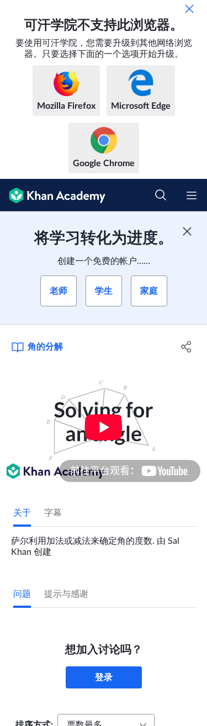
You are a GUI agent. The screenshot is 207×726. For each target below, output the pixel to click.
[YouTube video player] (103, 427)
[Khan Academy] (52, 195)
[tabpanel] (103, 542)
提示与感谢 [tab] (66, 594)
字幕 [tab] (53, 512)
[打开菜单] (191, 195)
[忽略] (189, 9)
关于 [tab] (22, 512)
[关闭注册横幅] (187, 231)
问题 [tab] (22, 594)
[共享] (186, 347)
